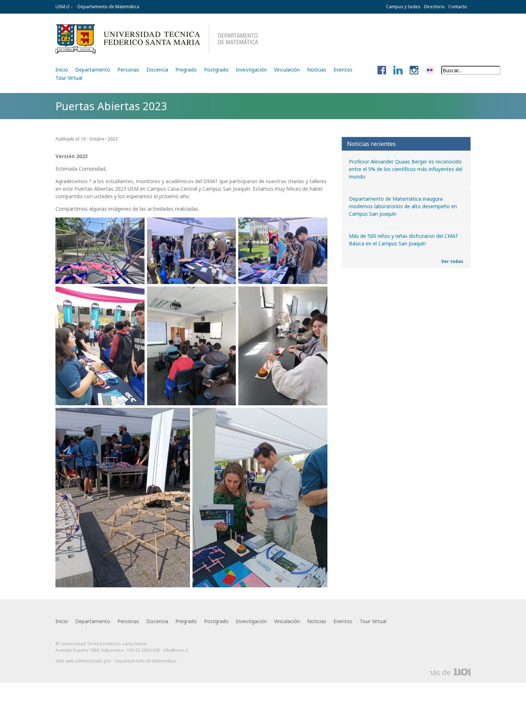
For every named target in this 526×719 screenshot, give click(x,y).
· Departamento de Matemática (106, 7)
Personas (128, 69)
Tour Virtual (68, 77)
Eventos (342, 69)
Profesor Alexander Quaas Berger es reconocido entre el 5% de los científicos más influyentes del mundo (405, 169)
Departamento (92, 69)
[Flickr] (429, 70)
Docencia (157, 69)
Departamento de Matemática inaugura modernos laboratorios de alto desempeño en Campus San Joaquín (403, 206)
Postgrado (216, 69)
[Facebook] (382, 70)
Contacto (457, 7)
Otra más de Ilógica (450, 672)
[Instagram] (414, 70)
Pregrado (186, 69)
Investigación (251, 69)
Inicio (61, 69)
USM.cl (62, 7)
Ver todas (452, 261)
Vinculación (287, 69)
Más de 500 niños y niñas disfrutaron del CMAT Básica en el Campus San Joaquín (403, 240)
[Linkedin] (398, 70)
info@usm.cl (175, 650)
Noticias (316, 69)
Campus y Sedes (403, 7)
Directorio (434, 7)
